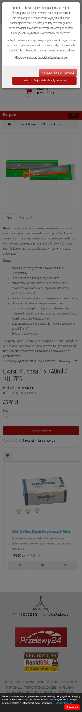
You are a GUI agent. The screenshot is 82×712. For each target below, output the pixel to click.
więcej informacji (63, 702)
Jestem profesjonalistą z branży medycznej (44, 80)
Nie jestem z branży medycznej (58, 72)
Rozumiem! (72, 707)
